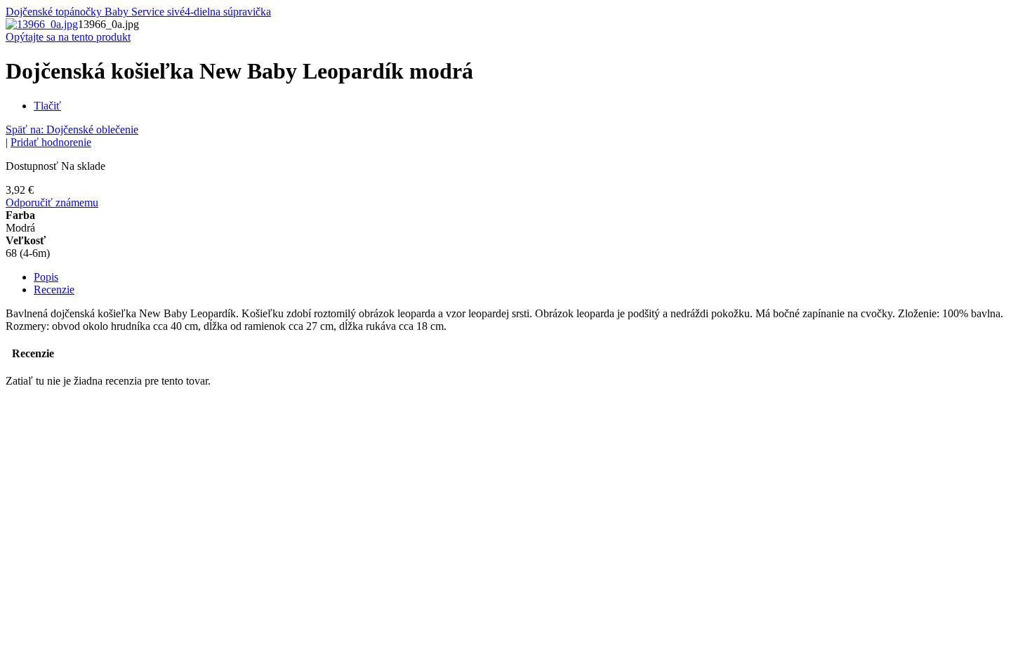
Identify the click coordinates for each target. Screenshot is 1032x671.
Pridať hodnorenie (51, 142)
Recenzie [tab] (54, 289)
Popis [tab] (46, 277)
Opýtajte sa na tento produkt (68, 37)
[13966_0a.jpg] (42, 24)
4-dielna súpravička (228, 12)
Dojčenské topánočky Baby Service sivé (95, 12)
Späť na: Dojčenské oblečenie (72, 129)
